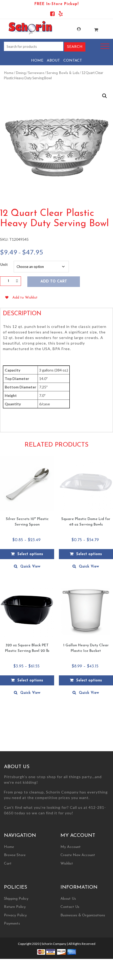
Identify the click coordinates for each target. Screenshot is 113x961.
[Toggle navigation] (105, 46)
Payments (12, 924)
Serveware (36, 73)
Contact (72, 61)
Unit (4, 264)
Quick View (30, 567)
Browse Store (14, 855)
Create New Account (77, 855)
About (53, 61)
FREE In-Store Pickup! (56, 4)
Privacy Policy (15, 915)
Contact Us (69, 907)
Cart (8, 864)
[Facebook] (52, 15)
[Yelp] (60, 15)
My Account (73, 29)
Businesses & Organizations (82, 915)
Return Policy (15, 907)
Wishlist (66, 864)
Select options (30, 554)
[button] (104, 96)
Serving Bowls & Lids (63, 73)
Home (37, 61)
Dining (21, 73)
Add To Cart (53, 282)
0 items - (90, 28)
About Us (68, 899)
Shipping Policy (16, 899)
